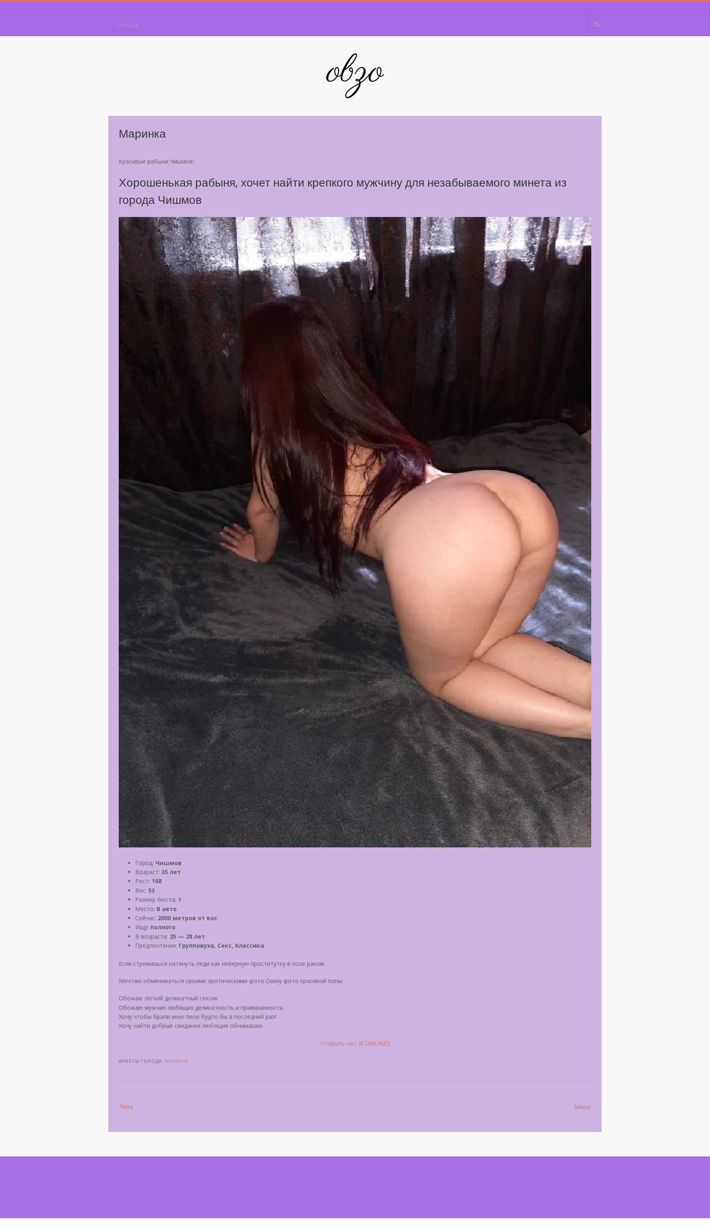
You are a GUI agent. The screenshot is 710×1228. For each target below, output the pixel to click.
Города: (128, 25)
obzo (355, 72)
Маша (582, 1106)
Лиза (126, 1106)
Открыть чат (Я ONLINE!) (355, 1043)
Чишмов (176, 1061)
